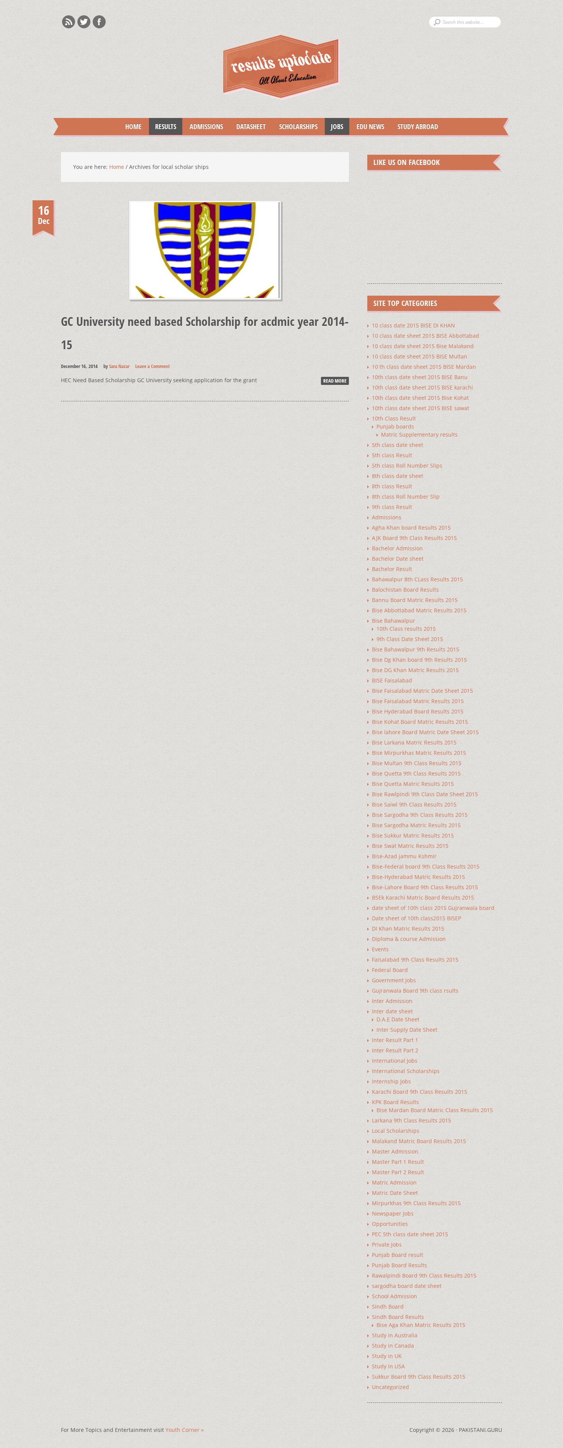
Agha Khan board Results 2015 (411, 527)
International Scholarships (406, 1071)
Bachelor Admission (397, 548)
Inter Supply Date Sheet (406, 1029)
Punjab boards (395, 426)
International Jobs (394, 1060)
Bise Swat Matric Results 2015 (410, 845)
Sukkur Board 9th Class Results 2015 (418, 1376)
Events (380, 949)
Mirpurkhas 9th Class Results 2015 (416, 1203)
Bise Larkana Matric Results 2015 (414, 742)
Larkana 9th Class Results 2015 (411, 1120)
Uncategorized (390, 1387)
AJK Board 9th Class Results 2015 (414, 538)
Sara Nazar (119, 366)
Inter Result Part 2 (395, 1050)
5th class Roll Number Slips (407, 465)
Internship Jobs (391, 1081)
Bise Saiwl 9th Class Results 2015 (414, 804)
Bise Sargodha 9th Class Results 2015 (420, 814)
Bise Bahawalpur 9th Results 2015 (415, 649)
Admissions (203, 126)
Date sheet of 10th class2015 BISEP (416, 918)
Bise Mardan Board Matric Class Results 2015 (434, 1110)
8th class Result (392, 486)
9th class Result (392, 506)
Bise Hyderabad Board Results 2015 (417, 711)
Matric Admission (394, 1182)
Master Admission (395, 1151)
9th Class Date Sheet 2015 (409, 639)
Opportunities (390, 1223)
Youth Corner (184, 1429)
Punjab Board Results (399, 1265)
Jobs (334, 126)
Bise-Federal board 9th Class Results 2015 (426, 866)
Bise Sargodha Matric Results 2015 (416, 825)
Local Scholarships (395, 1130)
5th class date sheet (397, 444)
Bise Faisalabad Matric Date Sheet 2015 (422, 690)
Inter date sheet (392, 1011)
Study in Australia (394, 1335)
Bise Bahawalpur (393, 620)
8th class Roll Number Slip (406, 496)
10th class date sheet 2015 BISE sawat (420, 408)
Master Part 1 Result (398, 1161)
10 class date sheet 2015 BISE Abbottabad (425, 335)
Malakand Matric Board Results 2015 (419, 1141)
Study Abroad (414, 126)
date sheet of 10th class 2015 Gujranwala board (433, 907)
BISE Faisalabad (392, 680)
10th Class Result (394, 418)
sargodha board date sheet (407, 1285)
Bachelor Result (392, 569)
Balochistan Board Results (405, 589)
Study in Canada (393, 1345)
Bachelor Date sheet (398, 558)
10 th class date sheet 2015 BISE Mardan (424, 366)
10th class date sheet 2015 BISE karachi (422, 387)
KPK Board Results (395, 1102)
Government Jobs (394, 980)
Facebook (99, 21)
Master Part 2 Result (398, 1172)
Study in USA (388, 1366)
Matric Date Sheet (395, 1192)
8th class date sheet (397, 475)
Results (162, 126)
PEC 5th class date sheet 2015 (410, 1234)
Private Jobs (387, 1244)
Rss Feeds (68, 21)
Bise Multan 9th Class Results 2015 (417, 763)
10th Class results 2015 (406, 628)
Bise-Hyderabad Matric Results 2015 (418, 876)
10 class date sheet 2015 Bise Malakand (423, 346)
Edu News (367, 126)
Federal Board (390, 970)
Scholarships (295, 126)
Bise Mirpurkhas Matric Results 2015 (419, 752)
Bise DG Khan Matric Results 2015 (415, 670)
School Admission (394, 1296)
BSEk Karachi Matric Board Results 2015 (423, 897)
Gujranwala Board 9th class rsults (415, 990)
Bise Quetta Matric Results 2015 (413, 783)
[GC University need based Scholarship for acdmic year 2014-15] (205, 307)
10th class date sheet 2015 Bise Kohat (420, 397)
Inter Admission (392, 1001)
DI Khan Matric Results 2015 (408, 928)
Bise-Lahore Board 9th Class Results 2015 (425, 887)
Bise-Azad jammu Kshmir (404, 856)
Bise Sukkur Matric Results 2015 (413, 835)
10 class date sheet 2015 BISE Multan (419, 356)
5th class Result (392, 455)
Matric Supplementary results (419, 434)
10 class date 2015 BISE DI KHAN (413, 325)
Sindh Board (388, 1306)
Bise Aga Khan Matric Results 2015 (420, 1325)
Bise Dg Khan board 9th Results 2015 (419, 659)
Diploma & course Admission (409, 938)
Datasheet (248, 126)
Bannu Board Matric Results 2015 (415, 600)
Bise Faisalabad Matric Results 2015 (418, 701)
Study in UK (387, 1356)
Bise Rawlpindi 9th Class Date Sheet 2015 (425, 794)
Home (133, 126)
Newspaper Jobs (393, 1213)
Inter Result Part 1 (395, 1040)
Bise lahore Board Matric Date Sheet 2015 (425, 732)
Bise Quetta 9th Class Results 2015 (416, 773)
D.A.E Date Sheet (397, 1019)
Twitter (83, 21)
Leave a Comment (152, 366)
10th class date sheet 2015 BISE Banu (420, 377)
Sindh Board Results (398, 1316)
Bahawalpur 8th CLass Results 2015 (417, 579)
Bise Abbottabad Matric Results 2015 (419, 610)
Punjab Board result (397, 1254)
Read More (335, 380)
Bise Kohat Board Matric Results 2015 (420, 721)
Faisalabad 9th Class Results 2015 (415, 959)
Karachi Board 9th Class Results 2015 (419, 1091)
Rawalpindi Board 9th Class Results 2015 (424, 1275)
